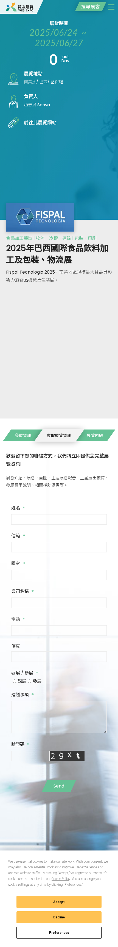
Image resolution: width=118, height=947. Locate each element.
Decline (59, 917)
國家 (18, 564)
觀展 (22, 681)
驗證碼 (20, 745)
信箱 (18, 536)
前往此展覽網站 (40, 122)
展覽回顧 (95, 435)
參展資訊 (23, 435)
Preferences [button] (72, 885)
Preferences (59, 933)
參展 (37, 681)
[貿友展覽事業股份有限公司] (19, 7)
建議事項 (22, 695)
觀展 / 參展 (24, 673)
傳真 (16, 646)
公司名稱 (22, 592)
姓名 (18, 508)
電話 (18, 619)
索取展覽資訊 (59, 435)
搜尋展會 (90, 7)
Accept (59, 902)
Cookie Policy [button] (61, 879)
